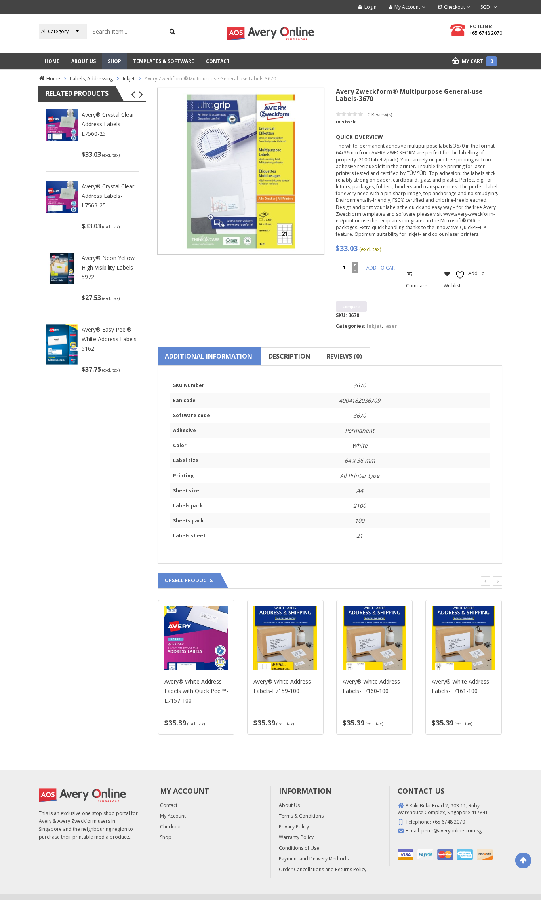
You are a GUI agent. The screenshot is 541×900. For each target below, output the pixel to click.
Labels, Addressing (91, 78)
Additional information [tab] (208, 356)
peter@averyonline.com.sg (451, 830)
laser (390, 326)
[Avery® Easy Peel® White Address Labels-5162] (62, 343)
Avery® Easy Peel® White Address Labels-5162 (110, 339)
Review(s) (380, 114)
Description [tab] (290, 356)
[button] (133, 95)
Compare (416, 285)
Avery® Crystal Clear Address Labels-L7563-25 (108, 195)
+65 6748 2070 (485, 33)
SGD (485, 7)
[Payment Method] (405, 854)
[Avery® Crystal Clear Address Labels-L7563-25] (62, 196)
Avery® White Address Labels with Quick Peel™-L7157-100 (196, 691)
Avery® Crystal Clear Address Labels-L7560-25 (108, 124)
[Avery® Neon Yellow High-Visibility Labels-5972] (62, 267)
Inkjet (129, 78)
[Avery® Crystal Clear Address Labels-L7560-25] (62, 125)
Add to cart (382, 267)
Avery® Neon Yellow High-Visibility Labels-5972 (108, 267)
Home (53, 78)
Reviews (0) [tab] (344, 356)
